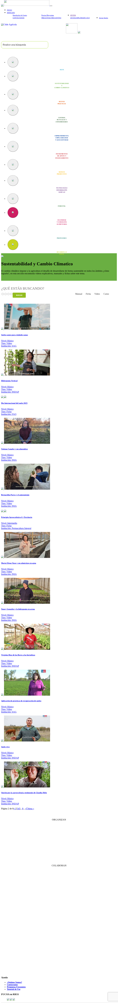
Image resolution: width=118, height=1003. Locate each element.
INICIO (9, 10)
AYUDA (73, 15)
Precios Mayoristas (47, 15)
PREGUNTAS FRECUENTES (51, 18)
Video (97, 294)
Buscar (19, 295)
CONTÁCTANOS (18, 18)
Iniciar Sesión (103, 18)
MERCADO (11, 13)
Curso (106, 294)
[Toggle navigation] (51, 5)
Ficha (88, 294)
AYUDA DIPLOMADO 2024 (80, 18)
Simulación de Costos (20, 15)
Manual (78, 294)
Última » (30, 808)
